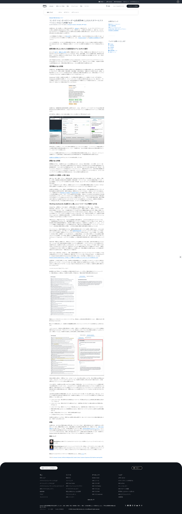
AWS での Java (96, 488)
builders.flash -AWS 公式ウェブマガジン (117, 29)
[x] (125, 506)
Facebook (111, 45)
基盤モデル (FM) (62, 52)
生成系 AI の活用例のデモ (95, 37)
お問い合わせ (121, 477)
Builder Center (95, 477)
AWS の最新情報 (112, 25)
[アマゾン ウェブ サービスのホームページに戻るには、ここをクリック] (45, 6)
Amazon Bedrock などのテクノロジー (91, 428)
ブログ (41, 494)
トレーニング (69, 480)
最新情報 (42, 491)
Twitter (111, 44)
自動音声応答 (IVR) (77, 230)
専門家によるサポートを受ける (126, 491)
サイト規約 (50, 509)
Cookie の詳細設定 (59, 509)
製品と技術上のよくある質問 (73, 491)
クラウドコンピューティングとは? (48, 480)
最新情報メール (113, 50)
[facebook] (128, 506)
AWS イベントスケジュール (114, 27)
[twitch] (134, 506)
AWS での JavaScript (97, 494)
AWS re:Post (121, 483)
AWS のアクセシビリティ (124, 494)
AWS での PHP (96, 491)
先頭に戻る (90, 499)
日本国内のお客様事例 (113, 30)
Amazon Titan (75, 192)
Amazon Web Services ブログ (56, 17)
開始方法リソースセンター (114, 24)
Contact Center (76, 457)
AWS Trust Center (70, 483)
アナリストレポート (71, 494)
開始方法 (68, 477)
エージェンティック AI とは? (47, 483)
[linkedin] (130, 506)
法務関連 (120, 497)
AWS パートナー (70, 497)
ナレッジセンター (122, 486)
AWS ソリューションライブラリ (74, 486)
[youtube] (137, 506)
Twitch (111, 48)
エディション (75, 12)
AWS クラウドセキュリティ (47, 488)
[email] (141, 506)
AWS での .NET (96, 483)
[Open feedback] (180, 257)
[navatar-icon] (178, 2)
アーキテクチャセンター (72, 488)
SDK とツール (95, 480)
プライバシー (43, 509)
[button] (179, 1)
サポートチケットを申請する (125, 480)
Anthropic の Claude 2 (65, 192)
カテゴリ (66, 12)
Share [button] (85, 24)
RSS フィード (112, 52)
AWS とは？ (43, 477)
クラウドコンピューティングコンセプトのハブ (52, 486)
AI (52, 457)
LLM (56, 52)
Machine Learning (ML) (97, 457)
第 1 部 (68, 36)
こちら (82, 453)
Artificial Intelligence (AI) (67, 457)
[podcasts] (139, 506)
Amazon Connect (82, 37)
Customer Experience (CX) (86, 457)
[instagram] (132, 506)
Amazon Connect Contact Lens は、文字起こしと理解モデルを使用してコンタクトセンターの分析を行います (73, 257)
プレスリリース (44, 497)
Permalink (79, 24)
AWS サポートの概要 (123, 488)
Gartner (76, 28)
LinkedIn (112, 47)
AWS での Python (96, 486)
